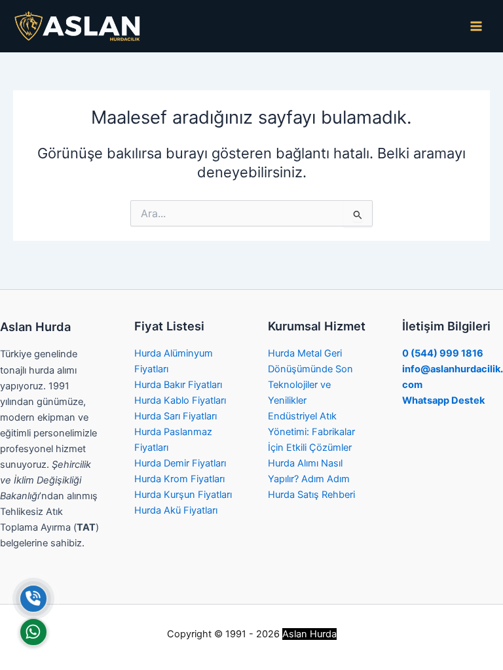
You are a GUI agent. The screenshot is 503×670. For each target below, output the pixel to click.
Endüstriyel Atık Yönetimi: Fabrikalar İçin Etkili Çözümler (311, 431)
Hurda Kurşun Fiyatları (183, 495)
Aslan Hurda (309, 634)
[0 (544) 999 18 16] (33, 598)
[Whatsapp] (33, 632)
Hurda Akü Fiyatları (175, 510)
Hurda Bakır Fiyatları (178, 385)
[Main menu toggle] (476, 26)
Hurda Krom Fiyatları (179, 479)
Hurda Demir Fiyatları (180, 463)
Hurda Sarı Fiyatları (175, 416)
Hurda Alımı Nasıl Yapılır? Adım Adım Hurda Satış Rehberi (311, 479)
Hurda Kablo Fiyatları (180, 400)
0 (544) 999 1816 (442, 353)
